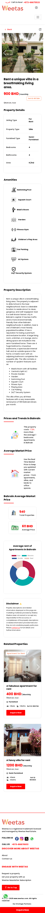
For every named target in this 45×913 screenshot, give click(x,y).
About (5, 855)
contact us (16, 628)
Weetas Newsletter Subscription (16, 880)
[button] (40, 53)
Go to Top (12, 887)
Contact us (7, 858)
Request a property (11, 873)
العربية (7, 2)
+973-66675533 (32, 2)
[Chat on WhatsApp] (5, 896)
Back (9, 29)
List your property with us (13, 877)
